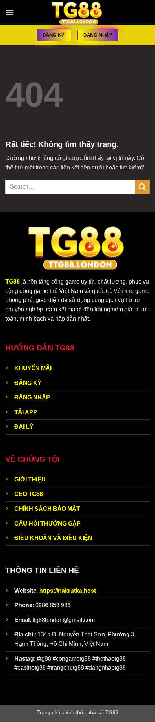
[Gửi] (142, 187)
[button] (9, 12)
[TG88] (78, 12)
